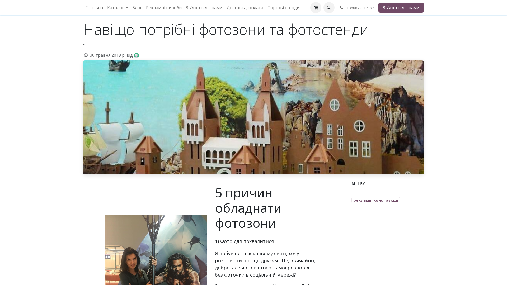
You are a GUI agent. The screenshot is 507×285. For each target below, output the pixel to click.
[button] (329, 7)
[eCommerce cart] (315, 7)
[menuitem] (94, 7)
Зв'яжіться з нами (401, 8)
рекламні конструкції (375, 200)
